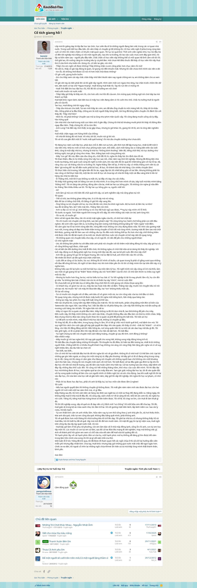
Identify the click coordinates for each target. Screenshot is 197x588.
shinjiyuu (45, 544)
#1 (160, 42)
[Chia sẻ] (156, 41)
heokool (45, 564)
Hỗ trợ (145, 585)
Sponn (44, 536)
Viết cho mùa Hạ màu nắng (57, 533)
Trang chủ (154, 585)
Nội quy (124, 585)
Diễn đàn (40, 19)
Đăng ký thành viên (56, 23)
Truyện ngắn (68, 527)
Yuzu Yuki (152, 552)
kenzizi (39, 36)
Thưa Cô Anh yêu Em (53, 549)
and (72, 460)
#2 (160, 477)
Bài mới (52, 19)
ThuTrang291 (47, 527)
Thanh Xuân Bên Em (60, 541)
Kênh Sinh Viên (43, 585)
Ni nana (45, 552)
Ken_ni (153, 560)
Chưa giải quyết (40, 23)
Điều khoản (135, 585)
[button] (57, 19)
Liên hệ (116, 585)
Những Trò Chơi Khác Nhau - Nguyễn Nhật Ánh (67, 524)
